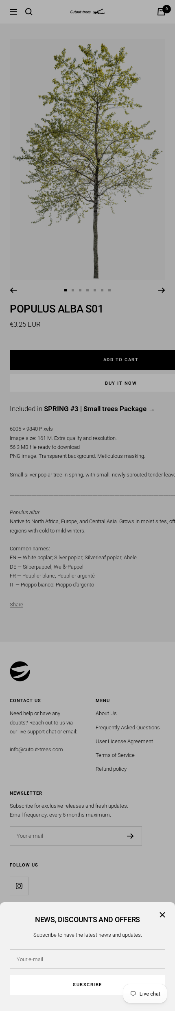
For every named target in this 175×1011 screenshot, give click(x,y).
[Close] (162, 915)
